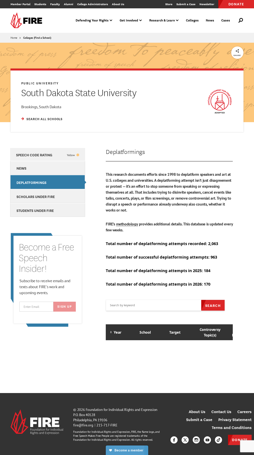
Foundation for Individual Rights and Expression (121, 409)
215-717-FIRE (106, 425)
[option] (47, 154)
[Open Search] (240, 20)
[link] (28, 20)
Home (14, 38)
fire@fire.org (83, 425)
